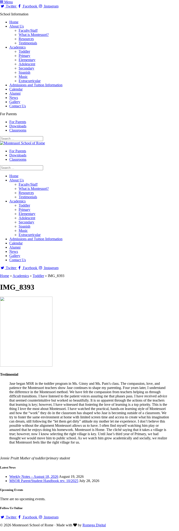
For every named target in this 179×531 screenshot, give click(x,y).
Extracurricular (30, 81)
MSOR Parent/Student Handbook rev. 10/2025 (43, 481)
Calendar (16, 89)
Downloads (17, 126)
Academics (17, 47)
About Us (16, 26)
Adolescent (27, 64)
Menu (8, 2)
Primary (24, 56)
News (13, 98)
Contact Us (17, 106)
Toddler (24, 51)
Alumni (15, 93)
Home (13, 22)
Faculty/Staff (28, 30)
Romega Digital (94, 525)
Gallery (14, 102)
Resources (26, 39)
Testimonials (28, 43)
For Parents (17, 122)
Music (23, 77)
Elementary (27, 60)
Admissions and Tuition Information (35, 85)
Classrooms (17, 130)
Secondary (26, 68)
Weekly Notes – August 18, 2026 (33, 477)
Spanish (24, 72)
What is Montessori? (34, 35)
